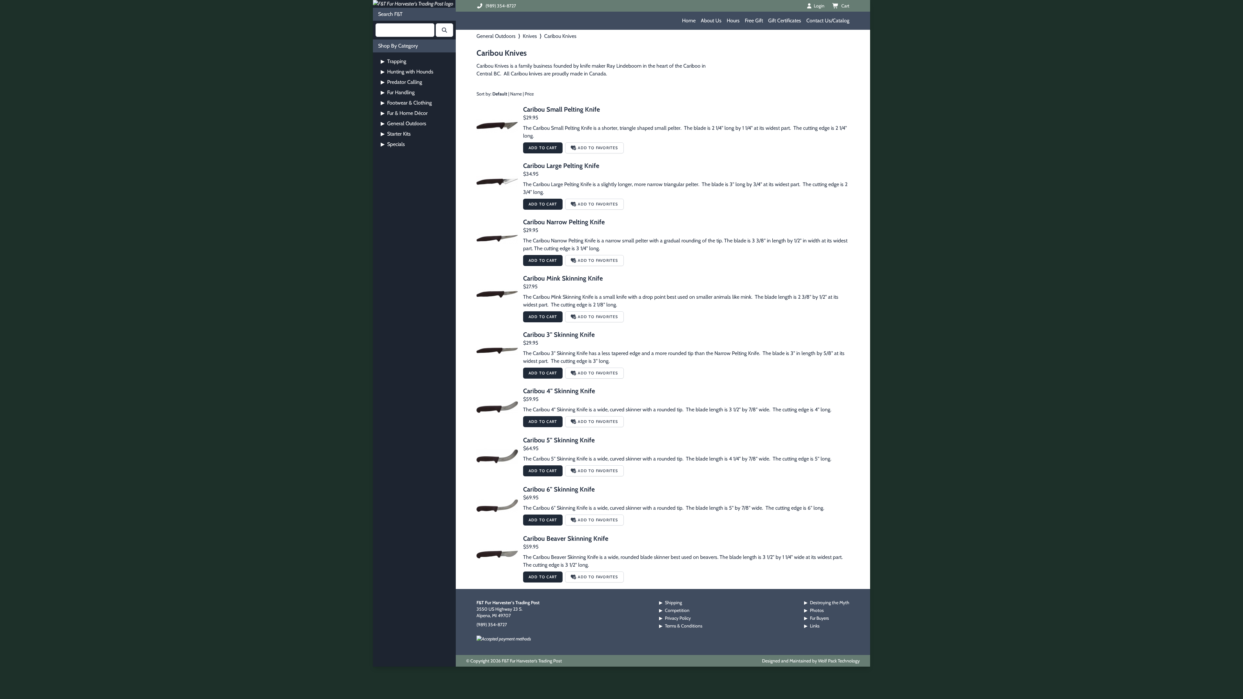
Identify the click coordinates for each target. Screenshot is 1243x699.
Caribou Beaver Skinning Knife (565, 538)
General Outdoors (403, 123)
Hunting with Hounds (407, 72)
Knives (530, 36)
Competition (677, 610)
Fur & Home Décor (404, 113)
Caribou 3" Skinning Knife (559, 334)
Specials (393, 144)
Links (815, 626)
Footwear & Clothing (406, 103)
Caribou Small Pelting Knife (561, 109)
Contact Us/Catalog (827, 20)
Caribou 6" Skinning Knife (559, 489)
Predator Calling (401, 82)
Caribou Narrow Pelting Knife (564, 222)
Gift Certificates (784, 20)
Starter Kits (396, 134)
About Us (711, 20)
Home (689, 20)
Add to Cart (543, 147)
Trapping (393, 61)
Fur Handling (398, 92)
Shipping (673, 602)
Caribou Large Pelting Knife (561, 166)
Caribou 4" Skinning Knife (559, 391)
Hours (733, 20)
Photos (817, 610)
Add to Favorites (598, 147)
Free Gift (754, 20)
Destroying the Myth (829, 602)
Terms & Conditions (683, 626)
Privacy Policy (678, 618)
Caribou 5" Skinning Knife (559, 440)
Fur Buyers (819, 618)
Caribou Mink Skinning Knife (563, 278)
